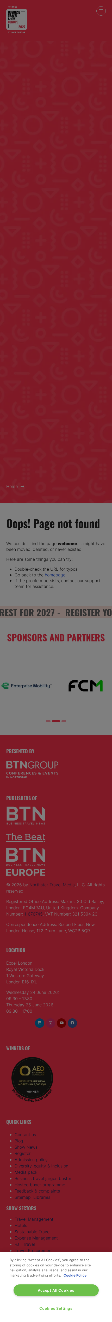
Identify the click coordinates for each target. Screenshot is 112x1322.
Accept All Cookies (56, 1290)
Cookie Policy (75, 1275)
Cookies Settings (56, 1308)
